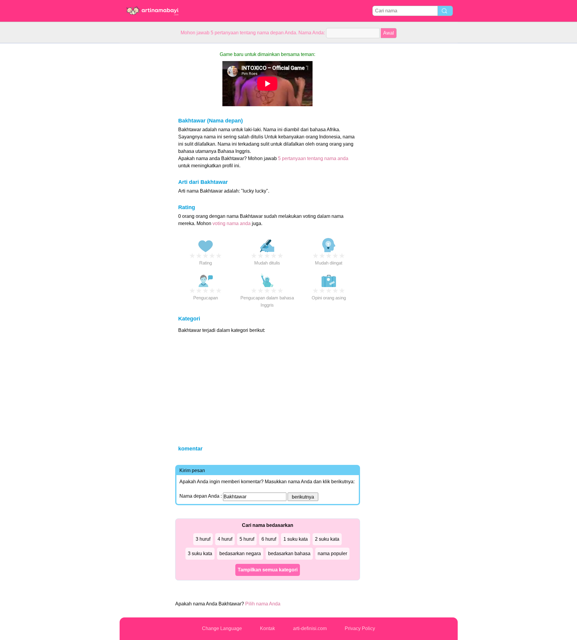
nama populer (332, 553)
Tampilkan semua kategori (268, 569)
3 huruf (203, 539)
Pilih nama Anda (262, 603)
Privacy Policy (360, 628)
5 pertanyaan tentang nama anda (313, 158)
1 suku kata (295, 539)
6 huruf (268, 539)
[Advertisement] (144, 133)
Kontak (267, 628)
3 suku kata (200, 553)
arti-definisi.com (310, 628)
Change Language (222, 628)
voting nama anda (231, 223)
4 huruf (225, 539)
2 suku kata (327, 539)
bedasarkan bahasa (289, 553)
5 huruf (247, 539)
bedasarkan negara (240, 553)
